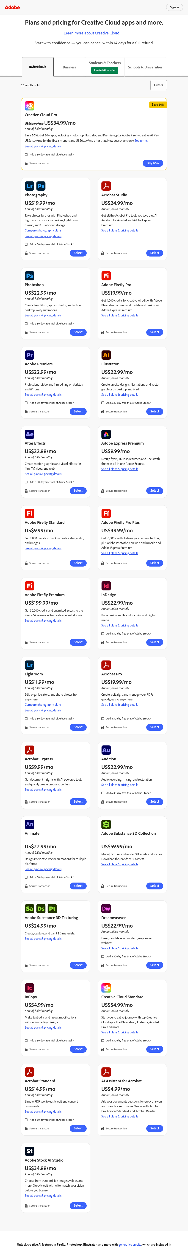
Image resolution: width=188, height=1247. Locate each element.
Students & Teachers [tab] (105, 63)
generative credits (130, 1245)
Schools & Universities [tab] (145, 67)
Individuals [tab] (37, 67)
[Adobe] (12, 7)
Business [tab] (69, 67)
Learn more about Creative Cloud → (94, 33)
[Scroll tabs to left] (3, 66)
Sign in (174, 7)
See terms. (141, 141)
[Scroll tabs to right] (184, 66)
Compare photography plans (43, 230)
